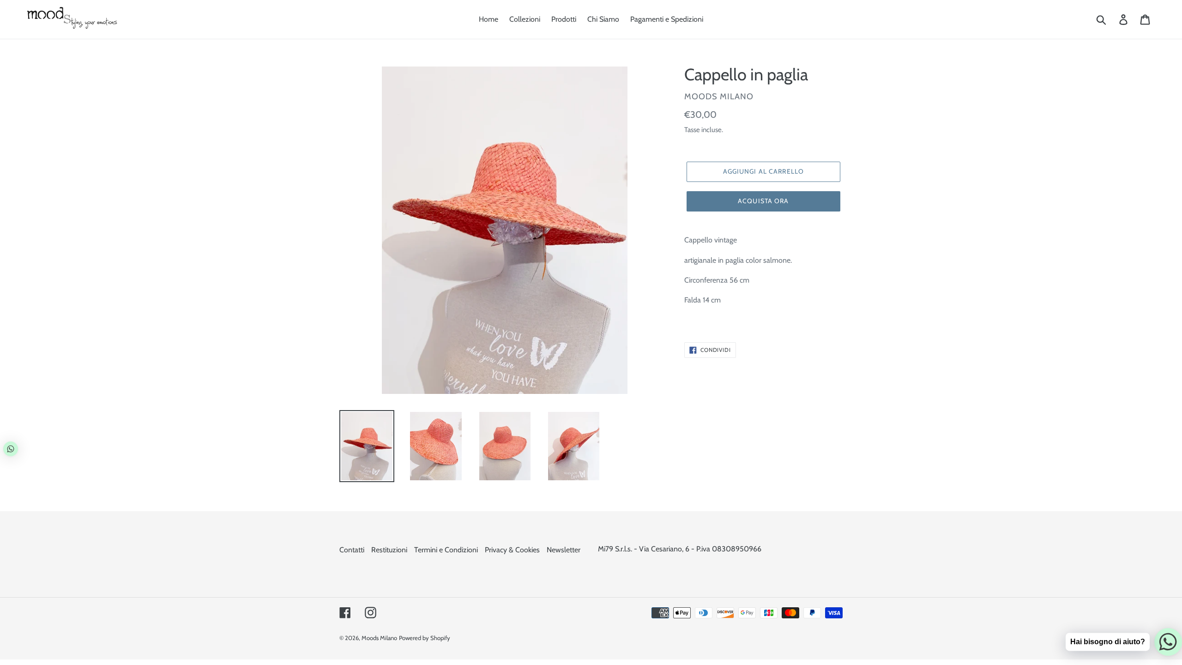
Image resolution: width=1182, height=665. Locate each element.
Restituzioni (389, 549)
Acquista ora (763, 201)
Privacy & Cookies (512, 549)
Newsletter (563, 549)
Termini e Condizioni (446, 549)
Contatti (351, 549)
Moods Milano (379, 637)
